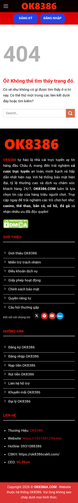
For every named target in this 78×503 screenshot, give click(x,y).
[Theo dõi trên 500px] (59, 315)
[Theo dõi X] (36, 315)
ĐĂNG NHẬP (52, 18)
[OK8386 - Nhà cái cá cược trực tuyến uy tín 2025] (39, 6)
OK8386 (36, 430)
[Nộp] (70, 113)
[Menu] (6, 6)
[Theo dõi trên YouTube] (52, 315)
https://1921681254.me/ (42, 438)
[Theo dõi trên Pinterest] (44, 315)
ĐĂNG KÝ (25, 18)
